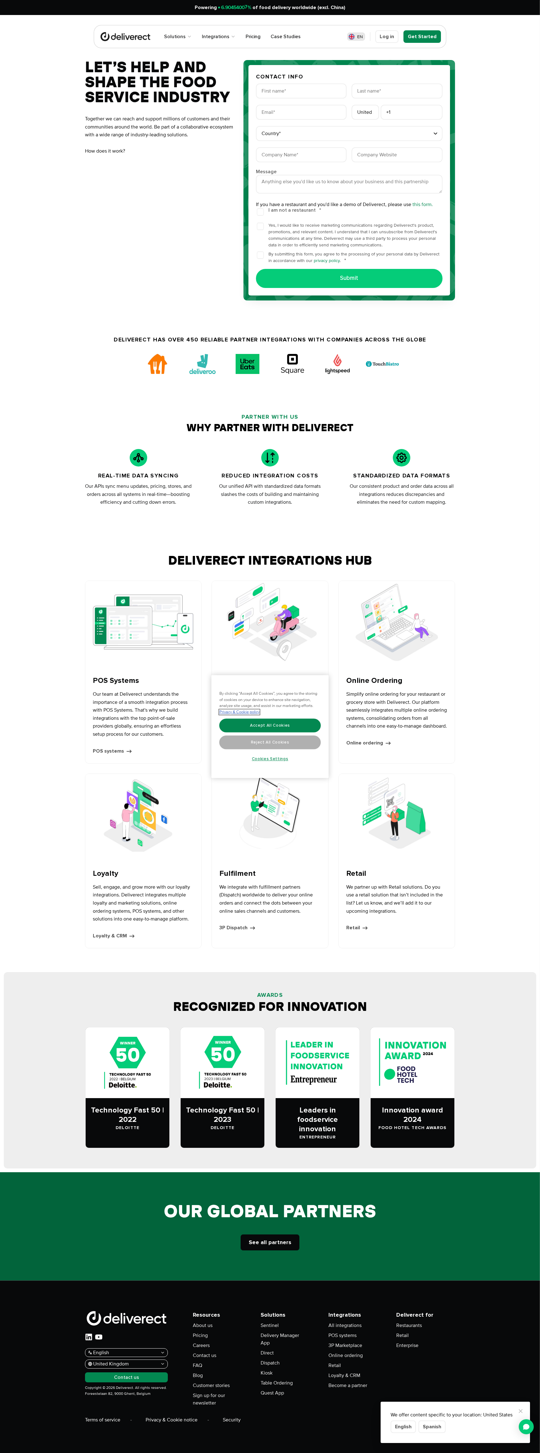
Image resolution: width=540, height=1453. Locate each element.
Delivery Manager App (280, 1339)
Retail (334, 1365)
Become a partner (347, 1385)
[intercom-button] (526, 1426)
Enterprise (407, 1345)
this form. (422, 204)
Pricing (200, 1335)
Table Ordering (277, 1383)
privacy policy (327, 260)
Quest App (272, 1393)
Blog (198, 1375)
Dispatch (270, 1363)
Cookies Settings (270, 758)
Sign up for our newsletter (209, 1399)
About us (202, 1325)
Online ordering (345, 1355)
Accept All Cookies (270, 725)
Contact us (204, 1355)
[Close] (521, 1411)
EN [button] (360, 36)
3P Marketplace (345, 1345)
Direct (267, 1353)
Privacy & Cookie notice (172, 1420)
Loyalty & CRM (344, 1375)
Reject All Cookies (270, 742)
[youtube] (98, 1337)
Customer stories (211, 1385)
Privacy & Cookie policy (239, 711)
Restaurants (409, 1325)
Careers (201, 1345)
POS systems (342, 1335)
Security (232, 1420)
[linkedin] (88, 1337)
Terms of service (102, 1420)
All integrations (345, 1325)
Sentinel (270, 1325)
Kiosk (266, 1373)
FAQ (197, 1365)
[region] (270, 726)
